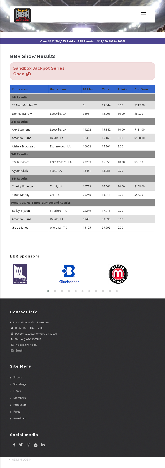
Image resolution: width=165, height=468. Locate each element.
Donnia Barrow (22, 113)
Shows (17, 377)
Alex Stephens (21, 129)
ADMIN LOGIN (21, 459)
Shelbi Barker (20, 162)
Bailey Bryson (21, 211)
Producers (20, 405)
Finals (17, 391)
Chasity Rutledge (23, 186)
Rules (16, 411)
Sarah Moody (20, 195)
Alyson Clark (20, 171)
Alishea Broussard (23, 146)
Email (19, 350)
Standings (19, 384)
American (19, 418)
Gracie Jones (20, 227)
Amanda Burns (21, 138)
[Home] (22, 14)
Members (19, 398)
